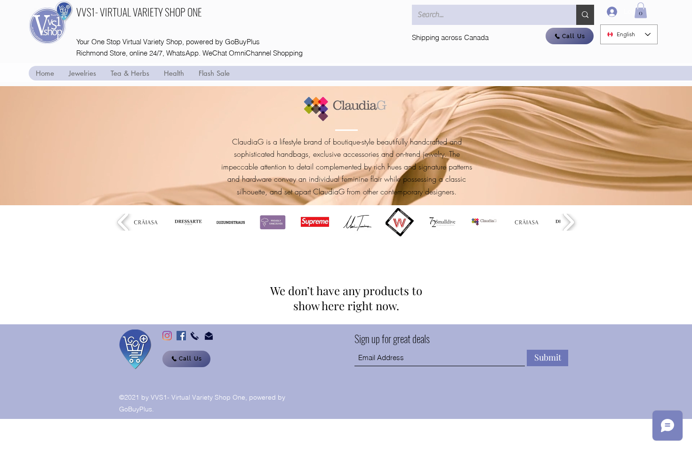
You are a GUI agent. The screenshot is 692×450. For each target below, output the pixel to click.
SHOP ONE (183, 11)
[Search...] (585, 15)
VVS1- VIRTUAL (104, 11)
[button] (640, 10)
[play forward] (568, 222)
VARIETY (149, 11)
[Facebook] (181, 335)
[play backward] (123, 222)
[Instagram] (167, 335)
